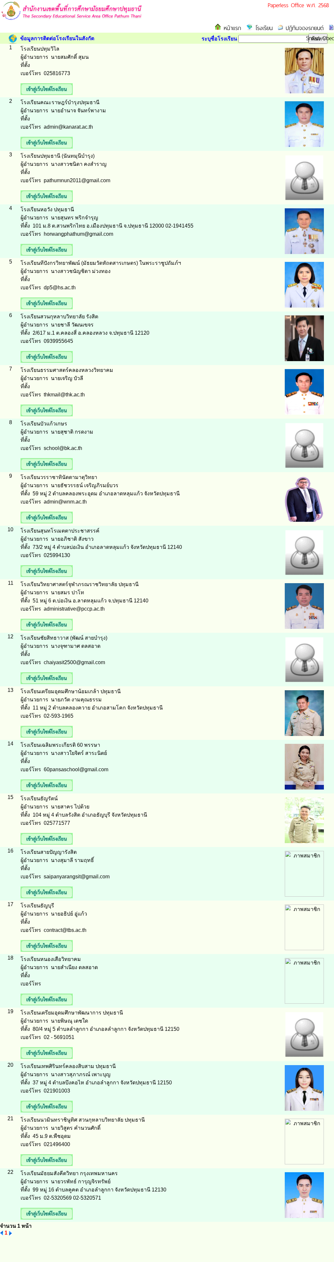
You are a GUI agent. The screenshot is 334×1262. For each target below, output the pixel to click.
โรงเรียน (263, 28)
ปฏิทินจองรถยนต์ (303, 28)
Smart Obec (320, 38)
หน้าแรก (231, 28)
